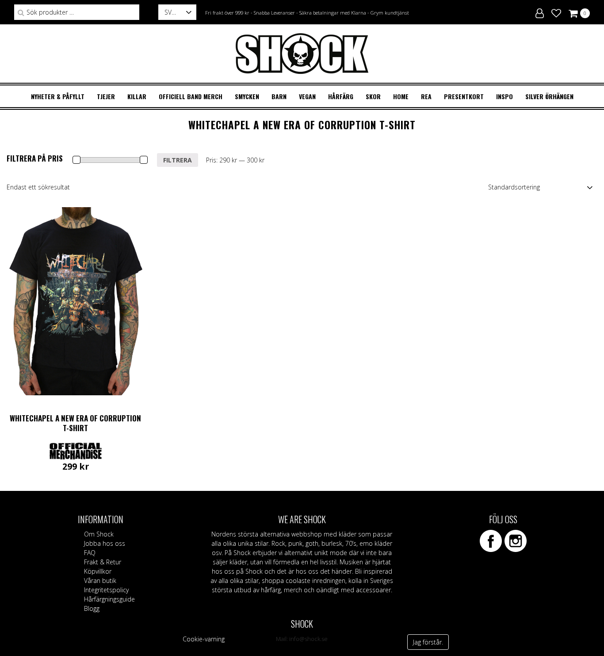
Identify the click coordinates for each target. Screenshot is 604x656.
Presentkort (464, 96)
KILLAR (136, 96)
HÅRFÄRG (340, 96)
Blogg (91, 608)
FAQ (90, 552)
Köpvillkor (97, 571)
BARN (279, 96)
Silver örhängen (549, 96)
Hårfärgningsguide (109, 599)
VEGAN (307, 96)
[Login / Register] (539, 12)
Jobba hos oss (104, 543)
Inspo (504, 96)
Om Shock (99, 534)
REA (426, 96)
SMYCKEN (247, 96)
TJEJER (106, 96)
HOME (401, 96)
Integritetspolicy (106, 590)
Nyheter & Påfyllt (57, 96)
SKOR (373, 96)
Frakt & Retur (102, 562)
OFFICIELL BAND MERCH (190, 96)
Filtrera (177, 160)
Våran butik (100, 580)
